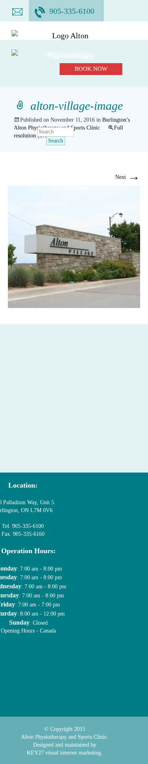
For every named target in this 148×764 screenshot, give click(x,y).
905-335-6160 (28, 534)
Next (127, 177)
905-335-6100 (71, 11)
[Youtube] (49, 656)
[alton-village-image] (74, 246)
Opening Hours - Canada (28, 631)
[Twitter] (22, 656)
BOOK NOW (91, 69)
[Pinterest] (75, 656)
